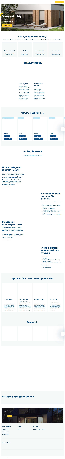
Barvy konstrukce (8, 138)
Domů (2, 5)
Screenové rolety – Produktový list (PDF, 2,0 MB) (33, 155)
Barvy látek (7, 136)
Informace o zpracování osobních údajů (39, 429)
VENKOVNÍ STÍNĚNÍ (6, 5)
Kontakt (15, 2)
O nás (19, 2)
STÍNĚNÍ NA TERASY (5, 431)
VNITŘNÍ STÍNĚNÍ (5, 432)
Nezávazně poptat (60, 2)
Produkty (10, 2)
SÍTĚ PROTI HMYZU (5, 434)
